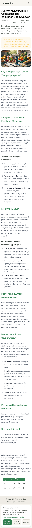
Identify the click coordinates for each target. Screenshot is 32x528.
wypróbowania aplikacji (20, 414)
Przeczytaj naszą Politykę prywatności (13, 517)
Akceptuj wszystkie (7, 522)
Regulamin (18, 499)
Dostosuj (26, 522)
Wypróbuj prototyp (9, 480)
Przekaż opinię (11, 502)
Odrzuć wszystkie (17, 522)
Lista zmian (21, 502)
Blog (24, 499)
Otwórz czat (20, 480)
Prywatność (10, 499)
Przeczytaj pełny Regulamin (20, 46)
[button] (29, 3)
